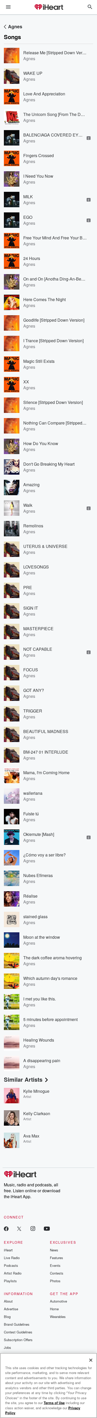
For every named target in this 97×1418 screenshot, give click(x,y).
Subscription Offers (18, 1339)
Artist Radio (12, 1273)
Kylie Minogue (36, 1091)
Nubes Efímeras (38, 875)
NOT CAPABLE (37, 649)
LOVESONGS (36, 567)
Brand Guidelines (16, 1324)
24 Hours (31, 258)
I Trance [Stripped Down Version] (53, 341)
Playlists (10, 1280)
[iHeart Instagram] (33, 1228)
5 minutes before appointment (50, 1019)
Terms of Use (54, 1402)
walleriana (32, 793)
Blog (7, 1316)
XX (26, 382)
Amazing (31, 484)
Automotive (58, 1301)
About (8, 1301)
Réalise (30, 896)
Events (55, 1265)
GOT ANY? (33, 690)
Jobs (7, 1347)
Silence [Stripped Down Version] (53, 402)
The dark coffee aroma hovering (52, 958)
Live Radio (12, 1257)
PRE (27, 587)
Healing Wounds (38, 1040)
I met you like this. (39, 999)
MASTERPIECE (38, 628)
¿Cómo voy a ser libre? (44, 855)
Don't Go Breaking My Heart (48, 464)
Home (54, 1308)
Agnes (15, 26)
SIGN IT (30, 608)
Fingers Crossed (38, 155)
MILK (28, 197)
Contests (56, 1273)
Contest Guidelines (18, 1332)
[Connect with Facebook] (6, 1228)
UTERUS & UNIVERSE (45, 546)
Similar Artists (23, 1079)
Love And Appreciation (44, 94)
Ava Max (31, 1136)
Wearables (58, 1316)
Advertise (11, 1308)
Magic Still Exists (39, 361)
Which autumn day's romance (50, 978)
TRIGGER (32, 711)
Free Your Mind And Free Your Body (56, 238)
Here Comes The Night (44, 299)
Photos (55, 1280)
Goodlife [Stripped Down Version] (53, 320)
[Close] (90, 1360)
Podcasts (11, 1265)
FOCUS (30, 670)
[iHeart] (48, 7)
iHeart (8, 1250)
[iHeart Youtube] (47, 1228)
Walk (27, 505)
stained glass (35, 916)
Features (56, 1257)
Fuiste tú (31, 814)
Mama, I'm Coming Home (46, 772)
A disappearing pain (41, 1060)
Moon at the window (41, 937)
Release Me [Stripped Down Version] (57, 53)
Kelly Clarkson (36, 1113)
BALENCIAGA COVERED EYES (53, 135)
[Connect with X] (19, 1228)
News (54, 1250)
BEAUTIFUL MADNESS (45, 731)
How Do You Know (40, 443)
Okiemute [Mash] (38, 834)
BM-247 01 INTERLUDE (45, 752)
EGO (27, 217)
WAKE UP (32, 73)
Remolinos (33, 526)
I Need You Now (38, 176)
